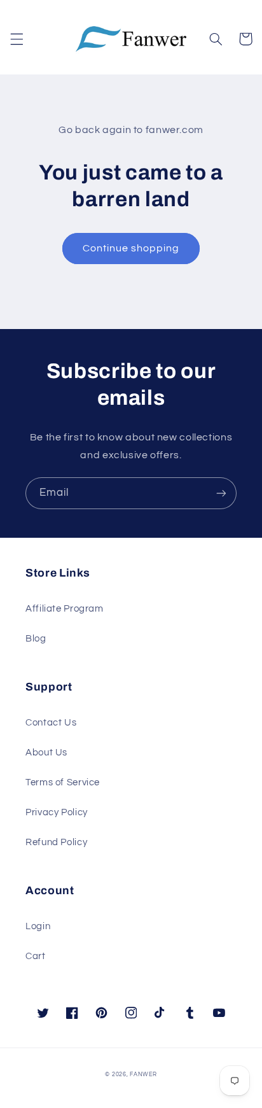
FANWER (143, 1074)
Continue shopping (131, 248)
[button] (16, 38)
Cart (35, 956)
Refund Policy (56, 842)
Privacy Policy (56, 812)
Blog (35, 638)
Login (37, 926)
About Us (46, 752)
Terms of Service (62, 782)
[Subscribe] (221, 492)
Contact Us (50, 722)
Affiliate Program (64, 609)
